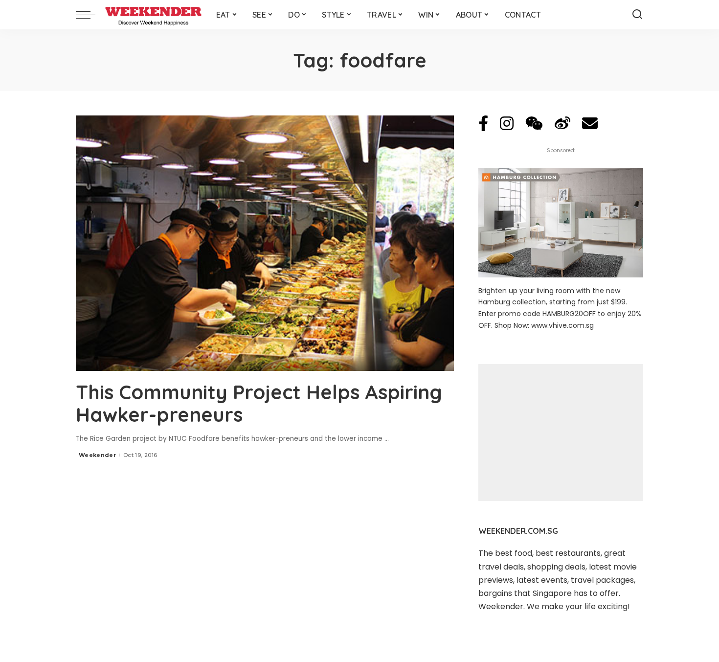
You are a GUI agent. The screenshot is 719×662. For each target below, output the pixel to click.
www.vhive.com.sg (562, 325)
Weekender (97, 455)
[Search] (637, 14)
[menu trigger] (90, 14)
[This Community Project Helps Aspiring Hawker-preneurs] (265, 243)
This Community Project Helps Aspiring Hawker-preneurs (259, 403)
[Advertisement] (560, 432)
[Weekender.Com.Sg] (153, 14)
